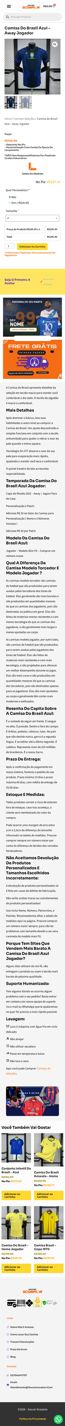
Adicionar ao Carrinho (12, 1195)
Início (8, 118)
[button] (9, 6)
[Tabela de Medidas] (32, 166)
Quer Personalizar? (18, 190)
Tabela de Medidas (32, 173)
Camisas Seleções (24, 118)
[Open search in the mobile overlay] (32, 16)
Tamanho (12, 211)
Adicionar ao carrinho (32, 246)
